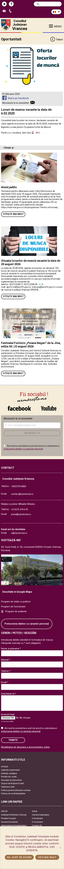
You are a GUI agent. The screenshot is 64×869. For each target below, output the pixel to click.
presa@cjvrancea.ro (21, 514)
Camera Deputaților (40, 815)
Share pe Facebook (18, 98)
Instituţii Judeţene (9, 773)
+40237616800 (18, 486)
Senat (34, 811)
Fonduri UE (37, 825)
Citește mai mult (13, 214)
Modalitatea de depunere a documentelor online (25, 747)
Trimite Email (5, 11)
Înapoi (59, 39)
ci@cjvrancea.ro (19, 533)
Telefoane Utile (7, 787)
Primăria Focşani (8, 818)
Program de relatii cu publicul (15, 601)
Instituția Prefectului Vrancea (13, 815)
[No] (60, 847)
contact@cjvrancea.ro (22, 494)
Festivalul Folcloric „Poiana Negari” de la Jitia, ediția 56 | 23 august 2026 (31, 344)
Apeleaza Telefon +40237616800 (11, 11)
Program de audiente (16, 611)
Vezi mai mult (47, 857)
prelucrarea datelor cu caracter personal (23, 449)
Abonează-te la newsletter (15, 103)
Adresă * (5, 659)
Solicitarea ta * (8, 693)
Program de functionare (13, 606)
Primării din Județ (8, 776)
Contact (4, 766)
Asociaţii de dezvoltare (11, 780)
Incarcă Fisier (8, 714)
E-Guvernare (37, 818)
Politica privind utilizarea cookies (15, 790)
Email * (4, 682)
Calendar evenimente (10, 770)
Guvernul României (9, 822)
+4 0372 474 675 (19, 509)
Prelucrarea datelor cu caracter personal (27, 623)
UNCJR (4, 811)
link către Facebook (19, 406)
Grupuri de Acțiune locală (12, 783)
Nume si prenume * (11, 648)
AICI (38, 132)
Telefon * (6, 671)
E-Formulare (37, 822)
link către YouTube (48, 406)
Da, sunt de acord (19, 857)
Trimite (13, 740)
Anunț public (9, 187)
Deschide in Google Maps (17, 591)
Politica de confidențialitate (13, 793)
